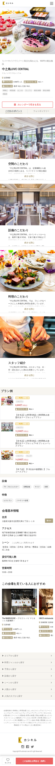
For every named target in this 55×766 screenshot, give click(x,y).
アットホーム (16, 713)
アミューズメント (13, 723)
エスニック (46, 723)
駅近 (45, 718)
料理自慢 (23, 711)
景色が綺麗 (39, 715)
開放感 (22, 715)
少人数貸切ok (36, 725)
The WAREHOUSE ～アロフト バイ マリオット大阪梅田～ (18, 619)
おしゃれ (31, 711)
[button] (18, 51)
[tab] (14, 111)
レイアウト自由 (29, 720)
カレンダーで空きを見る (29, 104)
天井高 (40, 718)
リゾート (47, 711)
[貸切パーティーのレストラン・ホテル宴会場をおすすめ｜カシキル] (8, 3)
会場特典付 (8, 711)
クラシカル (26, 718)
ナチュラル (37, 723)
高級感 (16, 725)
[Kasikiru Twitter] (32, 748)
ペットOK (13, 720)
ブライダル (43, 713)
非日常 (34, 718)
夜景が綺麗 (30, 715)
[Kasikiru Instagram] (23, 748)
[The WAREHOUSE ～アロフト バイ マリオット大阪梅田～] (19, 602)
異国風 (43, 720)
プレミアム (26, 713)
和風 (38, 720)
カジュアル (39, 711)
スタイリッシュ (9, 718)
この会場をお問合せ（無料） (34, 761)
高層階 (20, 720)
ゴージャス (15, 715)
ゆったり (48, 715)
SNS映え (16, 711)
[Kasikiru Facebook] (27, 748)
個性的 (18, 718)
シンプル (7, 713)
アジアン (34, 713)
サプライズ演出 (26, 723)
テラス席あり (25, 725)
